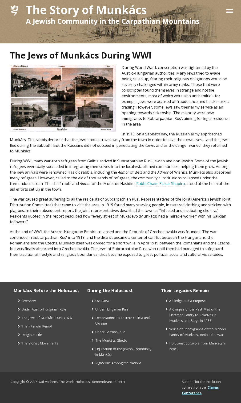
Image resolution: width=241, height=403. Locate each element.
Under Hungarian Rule (112, 309)
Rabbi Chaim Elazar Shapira (160, 183)
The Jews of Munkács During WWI (47, 317)
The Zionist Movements (40, 343)
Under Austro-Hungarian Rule (44, 309)
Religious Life (32, 334)
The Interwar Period (37, 326)
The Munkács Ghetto (111, 340)
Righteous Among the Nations (118, 363)
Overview (29, 300)
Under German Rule (110, 332)
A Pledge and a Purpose (187, 300)
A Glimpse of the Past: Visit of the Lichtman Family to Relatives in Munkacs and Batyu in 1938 (194, 315)
